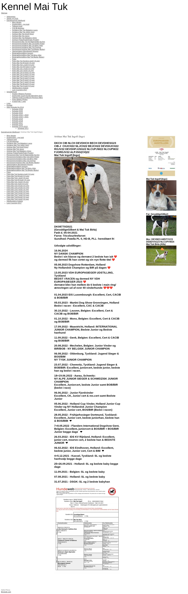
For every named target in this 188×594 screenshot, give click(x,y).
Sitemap (4, 13)
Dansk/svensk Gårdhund (10, 132)
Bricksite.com (6, 592)
